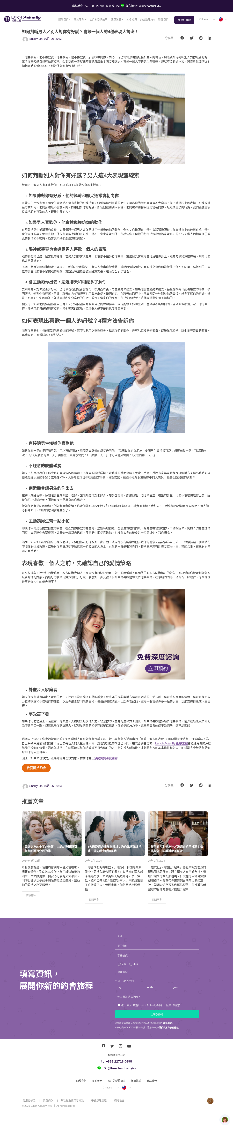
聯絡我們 (163, 19)
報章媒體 (116, 19)
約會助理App (147, 19)
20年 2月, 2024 (93, 860)
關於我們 (63, 19)
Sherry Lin (35, 38)
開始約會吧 (184, 19)
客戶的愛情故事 (98, 19)
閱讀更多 (31, 895)
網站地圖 (119, 1100)
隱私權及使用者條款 (72, 1100)
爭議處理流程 (99, 1100)
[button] (207, 20)
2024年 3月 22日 (31, 860)
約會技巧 (132, 19)
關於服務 (79, 19)
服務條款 (167, 1022)
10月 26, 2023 (53, 38)
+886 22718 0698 (119, 1061)
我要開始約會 (36, 768)
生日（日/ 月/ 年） (125, 980)
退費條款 (48, 1100)
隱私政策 (163, 1027)
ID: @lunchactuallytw (119, 1068)
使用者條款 (29, 1100)
